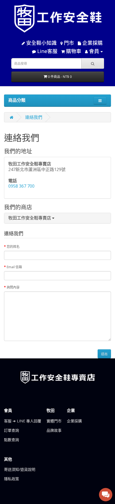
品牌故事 (54, 430)
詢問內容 (13, 287)
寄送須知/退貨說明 (19, 469)
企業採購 (74, 420)
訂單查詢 (11, 430)
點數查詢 (11, 439)
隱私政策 (11, 478)
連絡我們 (33, 117)
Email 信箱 (14, 267)
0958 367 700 (21, 186)
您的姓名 (13, 246)
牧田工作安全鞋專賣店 (30, 218)
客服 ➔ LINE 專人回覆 (22, 420)
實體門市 (54, 420)
